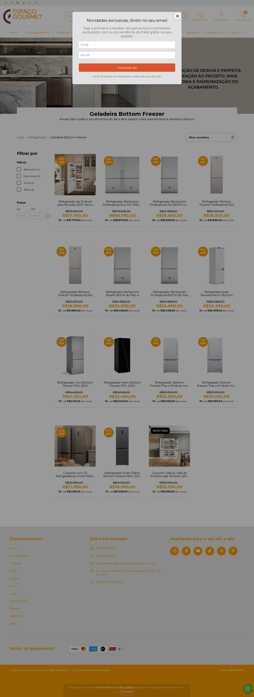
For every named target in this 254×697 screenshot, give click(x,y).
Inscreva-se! (127, 68)
